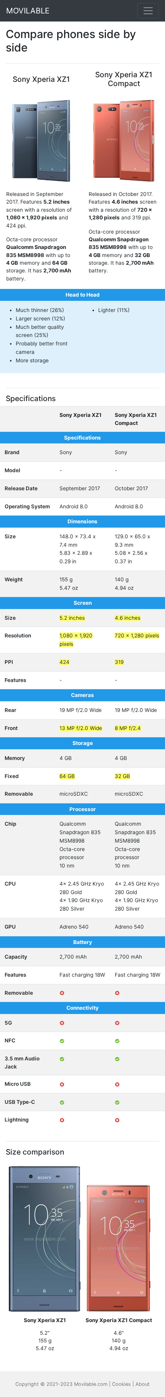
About (142, 1384)
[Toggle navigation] (148, 10)
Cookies (121, 1384)
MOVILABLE (28, 10)
